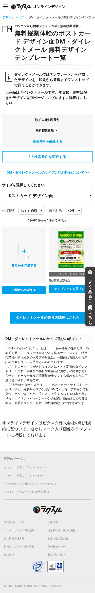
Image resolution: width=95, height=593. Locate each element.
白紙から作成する (24, 290)
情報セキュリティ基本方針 (19, 546)
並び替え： (10, 211)
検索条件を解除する (47, 141)
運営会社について (14, 522)
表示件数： (57, 211)
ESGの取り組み (56, 554)
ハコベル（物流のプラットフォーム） (25, 475)
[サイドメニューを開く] (5, 6)
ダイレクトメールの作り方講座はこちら (48, 317)
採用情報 (53, 522)
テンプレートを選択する (71, 289)
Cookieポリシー (56, 546)
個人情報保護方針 (14, 538)
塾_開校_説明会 (59, 280)
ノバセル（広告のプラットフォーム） (25, 467)
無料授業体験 (45, 130)
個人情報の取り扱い (59, 538)
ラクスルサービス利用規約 (19, 530)
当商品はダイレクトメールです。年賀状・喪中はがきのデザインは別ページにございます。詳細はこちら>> (46, 97)
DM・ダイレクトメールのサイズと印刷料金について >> (48, 172)
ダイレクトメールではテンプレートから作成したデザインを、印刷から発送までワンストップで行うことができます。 (48, 79)
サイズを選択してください (23, 185)
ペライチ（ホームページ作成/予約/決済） (28, 491)
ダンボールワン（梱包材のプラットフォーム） (30, 483)
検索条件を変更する (50, 157)
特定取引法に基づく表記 (61, 530)
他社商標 (9, 554)
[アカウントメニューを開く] (89, 6)
